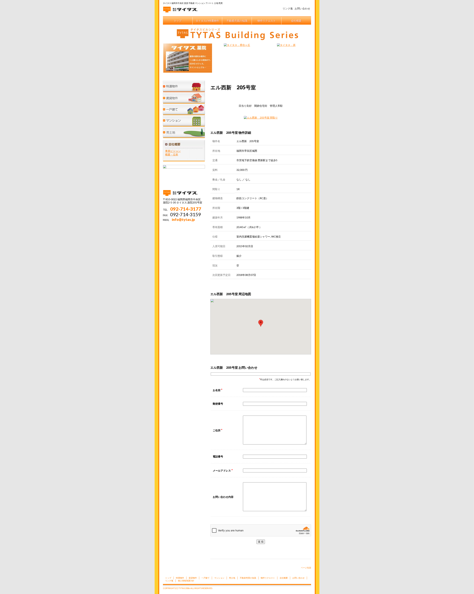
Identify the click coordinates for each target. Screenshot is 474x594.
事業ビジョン (173, 150)
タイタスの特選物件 (207, 20)
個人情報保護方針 (186, 580)
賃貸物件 (184, 97)
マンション (184, 119)
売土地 (184, 130)
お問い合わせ (302, 8)
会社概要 (296, 20)
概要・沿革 (171, 154)
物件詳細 (279, 96)
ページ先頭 (306, 567)
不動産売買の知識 (237, 20)
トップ (178, 20)
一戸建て (184, 108)
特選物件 (184, 86)
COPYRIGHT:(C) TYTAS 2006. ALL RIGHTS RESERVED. (188, 588)
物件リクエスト (267, 20)
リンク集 (288, 8)
